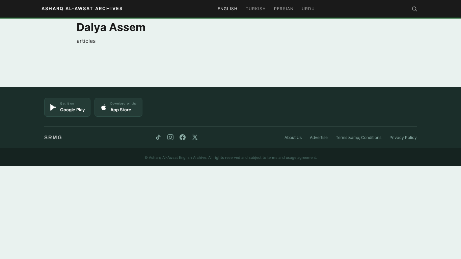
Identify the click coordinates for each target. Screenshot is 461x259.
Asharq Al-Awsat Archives (82, 8)
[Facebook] (183, 137)
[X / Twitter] (195, 137)
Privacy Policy (403, 137)
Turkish (256, 8)
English (228, 8)
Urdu (308, 8)
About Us (293, 137)
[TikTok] (158, 137)
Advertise (319, 137)
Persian (284, 8)
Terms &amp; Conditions (358, 137)
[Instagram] (170, 137)
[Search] (414, 9)
